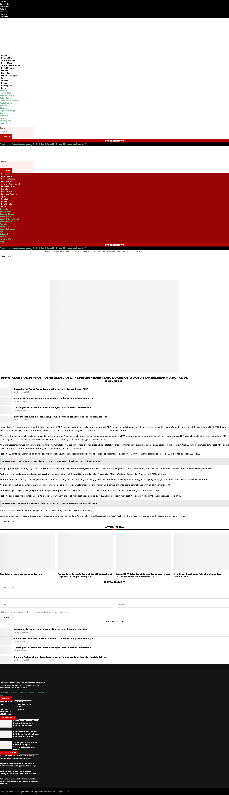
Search (3, 128)
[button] (114, 261)
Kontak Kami (22, 701)
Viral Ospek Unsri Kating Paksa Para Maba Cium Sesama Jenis (198, 575)
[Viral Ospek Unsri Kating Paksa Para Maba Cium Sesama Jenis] (201, 551)
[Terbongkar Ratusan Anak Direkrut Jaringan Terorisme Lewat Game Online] (6, 410)
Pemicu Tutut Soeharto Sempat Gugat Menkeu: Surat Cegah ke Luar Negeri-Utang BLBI (85, 575)
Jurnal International (10, 65)
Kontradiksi (6, 58)
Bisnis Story (6, 73)
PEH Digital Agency (62, 792)
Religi (3, 88)
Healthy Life (6, 85)
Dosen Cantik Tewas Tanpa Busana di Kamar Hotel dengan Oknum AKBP (51, 389)
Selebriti (5, 80)
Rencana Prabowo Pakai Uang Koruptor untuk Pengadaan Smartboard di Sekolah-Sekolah (60, 417)
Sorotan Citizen (8, 60)
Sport (3, 78)
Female (4, 70)
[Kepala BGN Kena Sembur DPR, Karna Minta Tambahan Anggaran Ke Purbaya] (6, 401)
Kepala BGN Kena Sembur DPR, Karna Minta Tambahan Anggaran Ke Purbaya (53, 398)
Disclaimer (21, 710)
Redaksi (3, 705)
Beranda (5, 55)
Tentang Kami (6, 701)
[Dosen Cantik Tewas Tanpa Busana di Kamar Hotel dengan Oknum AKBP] (6, 392)
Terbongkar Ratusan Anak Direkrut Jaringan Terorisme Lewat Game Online (52, 407)
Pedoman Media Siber (24, 705)
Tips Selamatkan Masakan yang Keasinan (21, 574)
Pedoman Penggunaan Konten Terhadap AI (5, 712)
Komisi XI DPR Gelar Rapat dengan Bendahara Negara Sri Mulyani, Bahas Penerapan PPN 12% (143, 575)
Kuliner (4, 83)
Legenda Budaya (9, 75)
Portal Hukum (7, 68)
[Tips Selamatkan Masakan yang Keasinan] (27, 551)
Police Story (6, 63)
